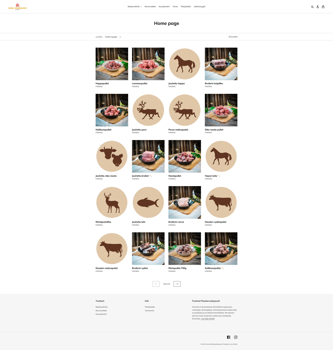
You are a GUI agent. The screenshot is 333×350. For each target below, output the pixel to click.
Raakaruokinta (102, 307)
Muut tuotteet (101, 310)
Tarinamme (149, 310)
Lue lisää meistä (207, 318)
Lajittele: (99, 37)
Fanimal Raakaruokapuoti (214, 344)
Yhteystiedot (150, 307)
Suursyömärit (101, 314)
